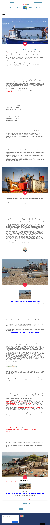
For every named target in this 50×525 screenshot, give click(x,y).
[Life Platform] (25, 8)
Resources (31, 7)
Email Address (20, 505)
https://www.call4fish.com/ (10, 431)
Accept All (15, 521)
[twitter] (22, 4)
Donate (36, 2)
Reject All (10, 521)
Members (39, 2)
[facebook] (20, 4)
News (11, 481)
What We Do (19, 7)
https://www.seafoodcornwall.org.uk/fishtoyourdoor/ (13, 427)
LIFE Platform (8, 481)
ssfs (15, 481)
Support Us (38, 7)
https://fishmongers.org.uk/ (29, 403)
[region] (10, 519)
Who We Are (12, 7)
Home (12, 2)
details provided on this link (10, 91)
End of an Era (25, 195)
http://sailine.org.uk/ (14, 404)
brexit (14, 481)
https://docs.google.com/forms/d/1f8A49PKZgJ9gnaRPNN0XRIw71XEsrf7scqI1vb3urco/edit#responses (21, 429)
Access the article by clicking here (25, 499)
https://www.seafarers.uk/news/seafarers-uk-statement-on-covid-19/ (16, 401)
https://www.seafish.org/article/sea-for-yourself (13, 439)
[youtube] (24, 4)
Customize (5, 521)
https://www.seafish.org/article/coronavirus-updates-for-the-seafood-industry (29, 407)
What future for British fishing (25, 480)
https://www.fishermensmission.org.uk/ (11, 403)
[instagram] (26, 4)
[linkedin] (28, 4)
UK (16, 481)
